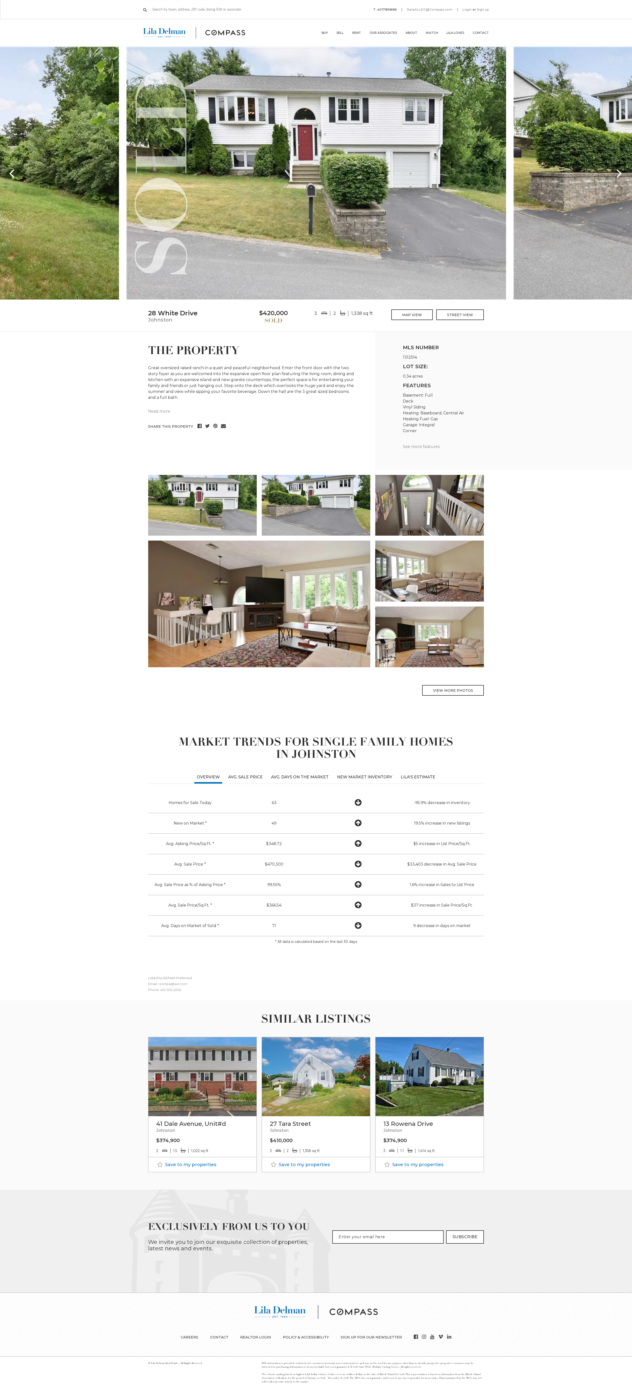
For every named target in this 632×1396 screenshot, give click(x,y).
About (411, 33)
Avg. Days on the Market (300, 777)
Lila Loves (455, 33)
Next (619, 173)
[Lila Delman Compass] (200, 33)
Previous (12, 173)
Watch (432, 33)
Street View (460, 315)
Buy (325, 33)
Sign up (483, 9)
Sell (340, 33)
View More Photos (453, 690)
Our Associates (383, 33)
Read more (159, 411)
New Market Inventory (364, 777)
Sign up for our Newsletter (371, 1337)
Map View (412, 315)
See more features (421, 446)
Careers (189, 1337)
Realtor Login (255, 1337)
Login (467, 9)
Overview (208, 777)
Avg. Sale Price (245, 777)
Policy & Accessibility (306, 1337)
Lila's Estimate (418, 777)
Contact (481, 33)
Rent (356, 33)
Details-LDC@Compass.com (430, 9)
